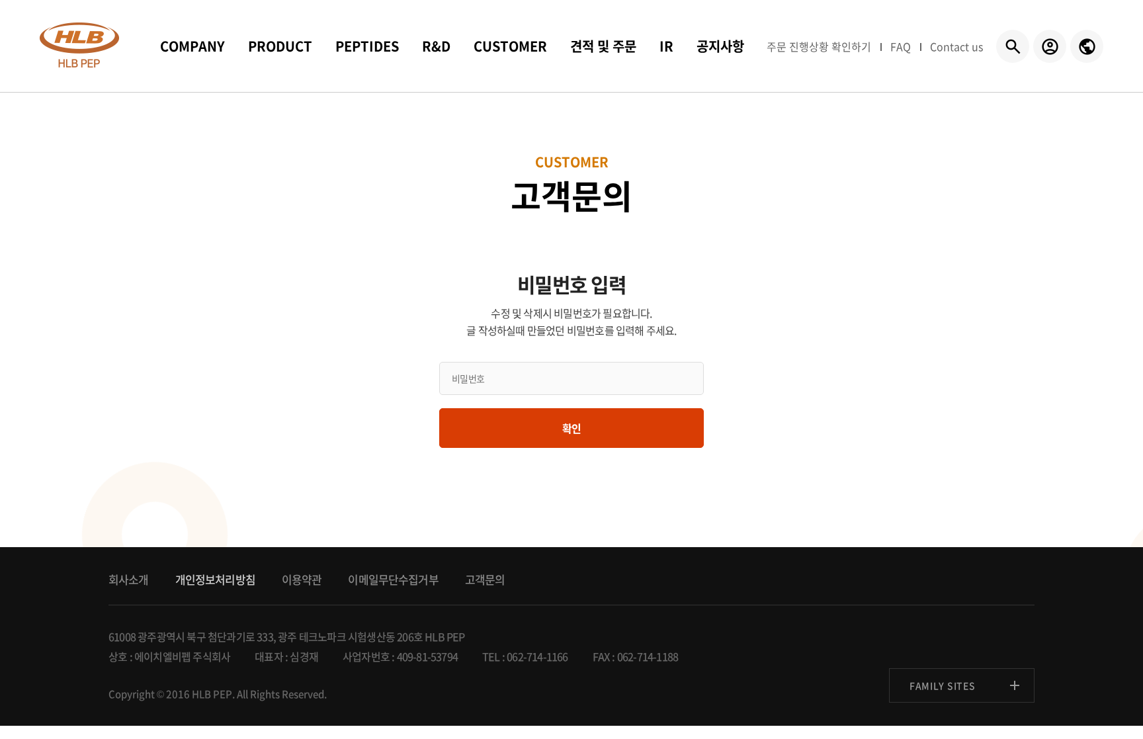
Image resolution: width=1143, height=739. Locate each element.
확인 (571, 428)
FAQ (900, 46)
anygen (79, 45)
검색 (1012, 46)
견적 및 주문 (603, 46)
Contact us (956, 46)
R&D (436, 46)
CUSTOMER (510, 46)
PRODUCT (280, 46)
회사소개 (128, 579)
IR (666, 46)
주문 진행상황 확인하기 (819, 46)
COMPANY (192, 46)
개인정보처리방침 (215, 579)
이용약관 (302, 579)
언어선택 (1086, 46)
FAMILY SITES (942, 685)
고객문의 (485, 579)
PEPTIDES (367, 46)
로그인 (1049, 46)
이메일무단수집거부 (393, 579)
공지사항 (720, 46)
